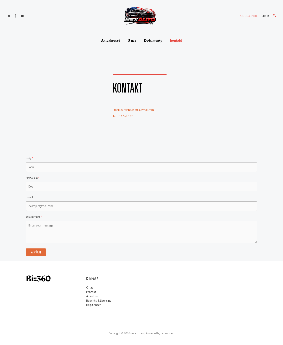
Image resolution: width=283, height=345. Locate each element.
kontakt (176, 40)
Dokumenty (153, 40)
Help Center (93, 305)
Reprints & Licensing (98, 300)
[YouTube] (22, 16)
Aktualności (110, 40)
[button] (249, 15)
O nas (131, 40)
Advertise (92, 296)
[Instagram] (8, 16)
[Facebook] (15, 16)
